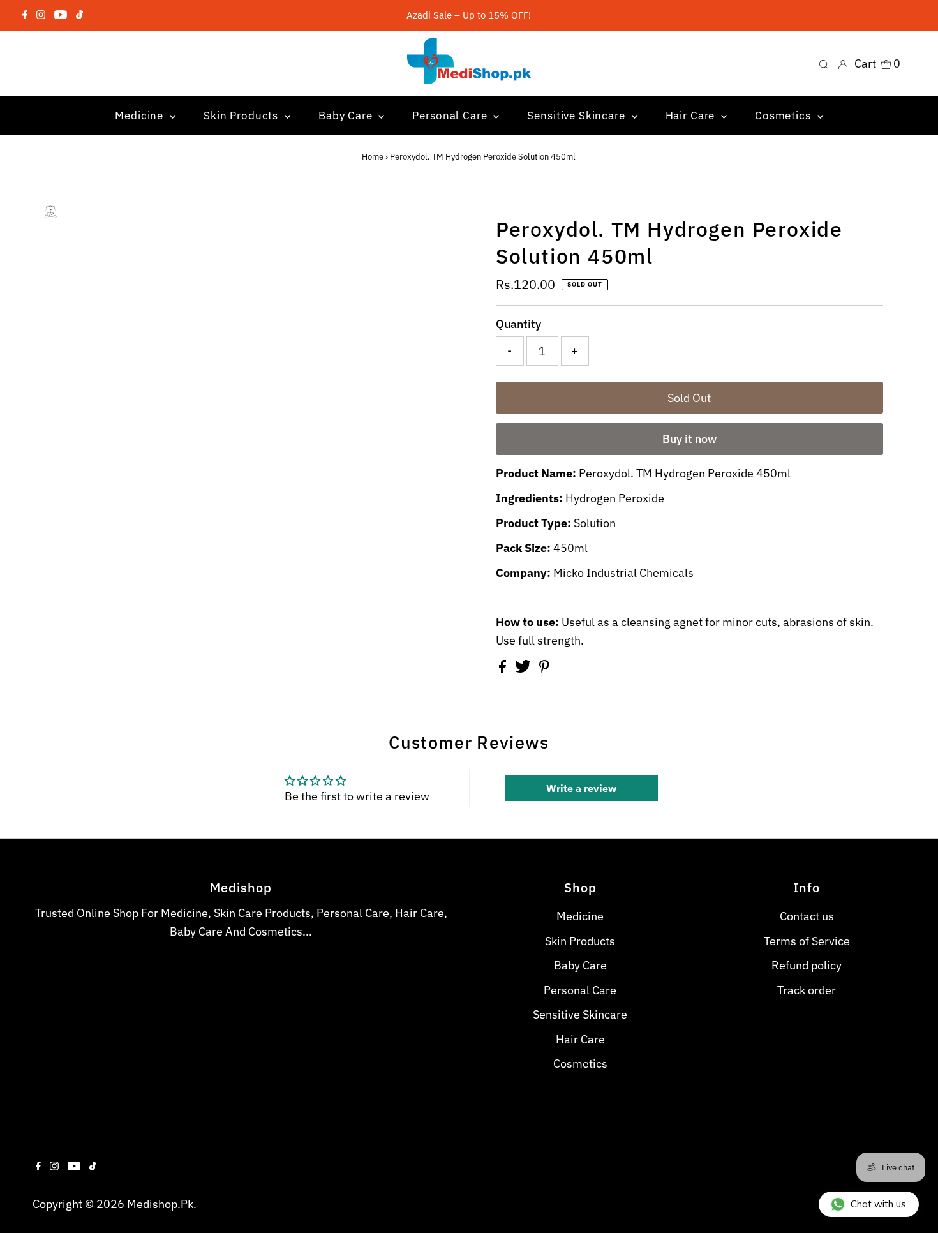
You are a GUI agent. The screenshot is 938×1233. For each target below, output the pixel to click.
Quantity (518, 324)
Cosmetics (580, 1063)
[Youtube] (60, 15)
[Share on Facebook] (504, 668)
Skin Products (580, 941)
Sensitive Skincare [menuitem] (577, 115)
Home (372, 156)
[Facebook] (25, 15)
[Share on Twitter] (524, 668)
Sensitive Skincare (580, 1014)
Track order (806, 990)
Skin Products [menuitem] (242, 115)
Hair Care (580, 1039)
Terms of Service (807, 941)
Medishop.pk (160, 1204)
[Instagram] (40, 15)
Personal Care (580, 990)
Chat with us (878, 1204)
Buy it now (689, 438)
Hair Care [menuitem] (692, 115)
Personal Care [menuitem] (451, 115)
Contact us (807, 916)
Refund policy (806, 965)
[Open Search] (823, 63)
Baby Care (580, 965)
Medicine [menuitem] (141, 115)
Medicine (580, 916)
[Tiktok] (79, 15)
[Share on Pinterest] (544, 668)
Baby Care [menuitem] (347, 115)
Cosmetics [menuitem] (784, 115)
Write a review (581, 788)
